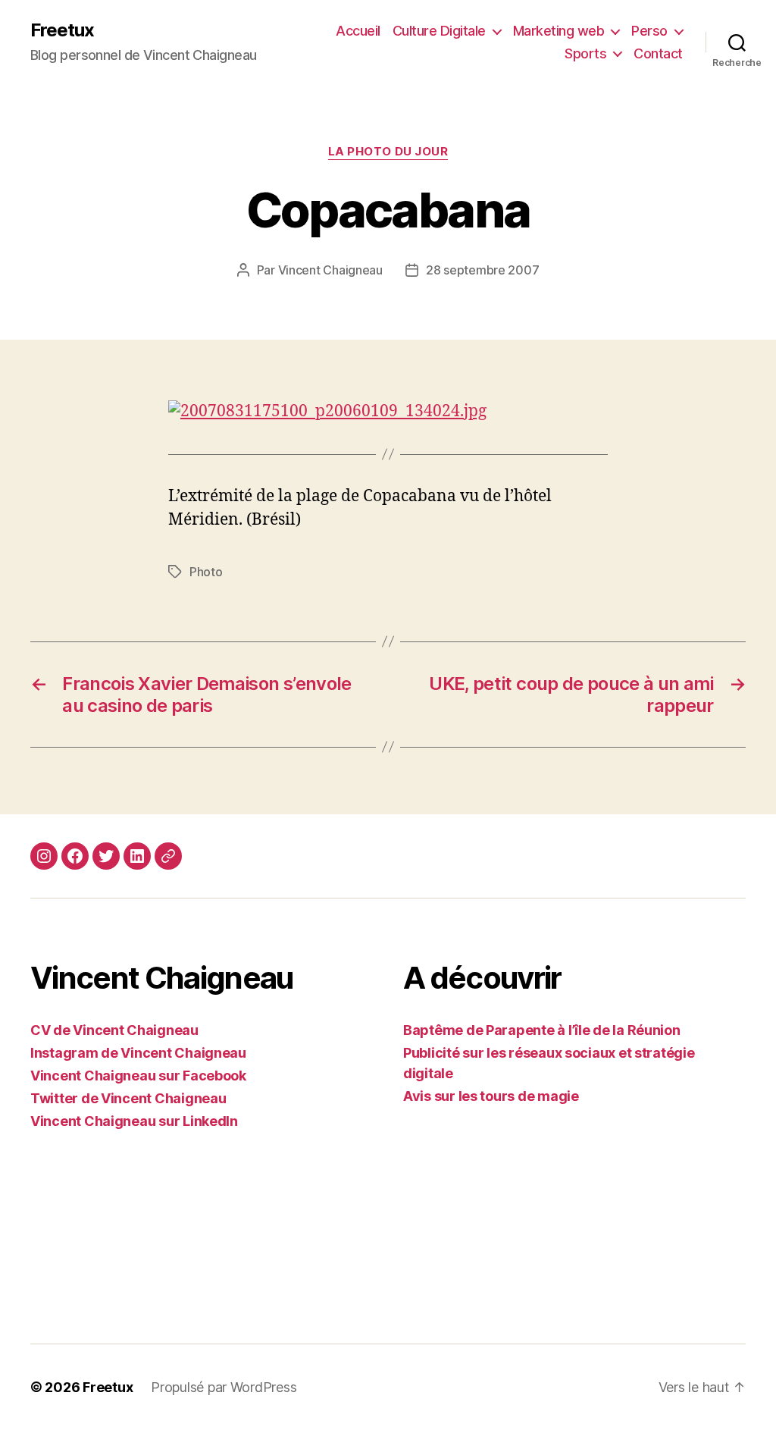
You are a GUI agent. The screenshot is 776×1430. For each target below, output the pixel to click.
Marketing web (559, 31)
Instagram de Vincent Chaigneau (138, 1053)
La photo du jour (388, 151)
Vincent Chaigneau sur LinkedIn (134, 1121)
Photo (206, 571)
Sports (585, 53)
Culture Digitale (439, 31)
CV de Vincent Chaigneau (114, 1030)
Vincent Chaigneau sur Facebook (138, 1075)
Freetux (62, 30)
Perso (649, 31)
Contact (658, 53)
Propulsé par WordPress (223, 1387)
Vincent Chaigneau (330, 270)
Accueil (358, 31)
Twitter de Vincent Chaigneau (128, 1098)
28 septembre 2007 (482, 270)
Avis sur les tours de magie (491, 1096)
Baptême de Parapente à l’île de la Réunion (542, 1030)
